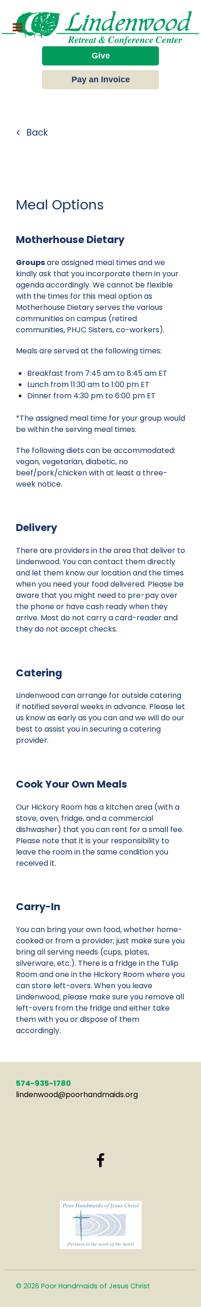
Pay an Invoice (101, 79)
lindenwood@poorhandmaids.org (77, 1094)
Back (36, 132)
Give (101, 55)
